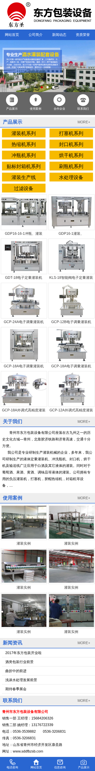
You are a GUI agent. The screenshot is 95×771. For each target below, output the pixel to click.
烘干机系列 (71, 155)
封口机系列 (71, 144)
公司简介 (35, 35)
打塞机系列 (71, 133)
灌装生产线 (23, 177)
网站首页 (12, 35)
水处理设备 (71, 177)
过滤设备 (23, 188)
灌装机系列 (23, 133)
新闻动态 (59, 35)
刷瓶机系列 (71, 166)
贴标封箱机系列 (24, 166)
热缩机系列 (23, 144)
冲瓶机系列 (23, 155)
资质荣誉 (83, 35)
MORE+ (84, 122)
